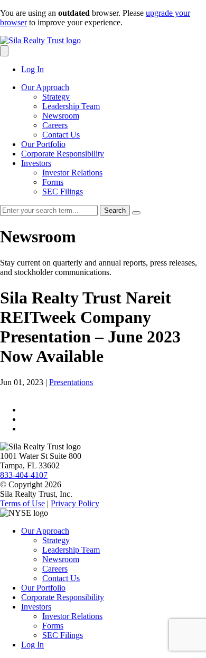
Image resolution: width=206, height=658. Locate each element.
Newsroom (60, 115)
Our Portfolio (43, 144)
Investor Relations (72, 172)
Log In (32, 69)
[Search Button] (4, 50)
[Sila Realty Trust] (40, 40)
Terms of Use (22, 503)
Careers (55, 125)
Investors (36, 163)
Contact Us (61, 134)
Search (115, 210)
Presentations (71, 382)
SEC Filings (62, 191)
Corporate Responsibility (62, 153)
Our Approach (45, 87)
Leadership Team (71, 106)
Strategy (56, 96)
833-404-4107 (24, 474)
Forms (52, 182)
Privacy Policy (75, 503)
